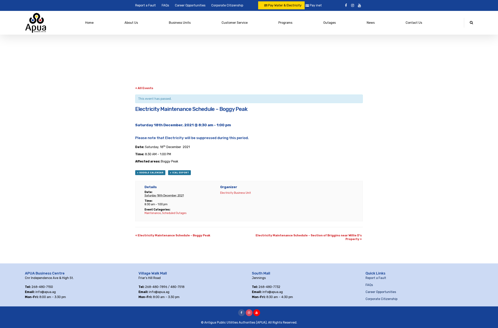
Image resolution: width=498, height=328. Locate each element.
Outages (329, 23)
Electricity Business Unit (235, 193)
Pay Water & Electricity (284, 5)
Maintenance (153, 213)
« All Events (144, 88)
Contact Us (414, 23)
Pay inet (315, 5)
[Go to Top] (490, 319)
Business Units (180, 23)
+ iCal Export (179, 172)
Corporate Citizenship (227, 5)
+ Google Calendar (150, 172)
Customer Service (235, 23)
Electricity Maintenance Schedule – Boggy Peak (172, 235)
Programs (285, 23)
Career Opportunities (190, 5)
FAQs (165, 5)
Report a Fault (145, 5)
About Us (131, 23)
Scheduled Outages (174, 213)
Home (89, 23)
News (371, 23)
